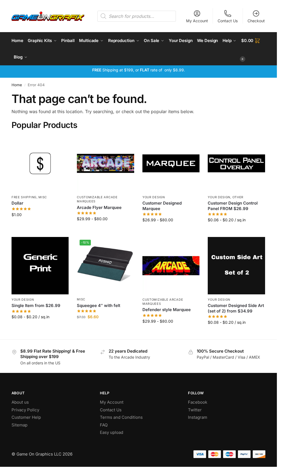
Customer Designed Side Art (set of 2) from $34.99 (236, 308)
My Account (197, 20)
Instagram (197, 417)
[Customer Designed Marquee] (171, 163)
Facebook (197, 402)
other (238, 197)
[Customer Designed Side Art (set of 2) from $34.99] (236, 265)
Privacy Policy (25, 409)
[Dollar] (40, 163)
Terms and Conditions (121, 417)
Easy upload (111, 432)
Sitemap (19, 425)
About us (21, 402)
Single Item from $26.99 (36, 305)
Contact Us (228, 20)
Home (17, 85)
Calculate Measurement (236, 231)
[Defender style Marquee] (171, 265)
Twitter (195, 409)
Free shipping (24, 197)
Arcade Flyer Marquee (99, 207)
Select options (105, 230)
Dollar (17, 203)
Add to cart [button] (40, 226)
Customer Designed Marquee (162, 205)
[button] (253, 48)
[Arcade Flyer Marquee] (105, 163)
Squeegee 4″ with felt (98, 305)
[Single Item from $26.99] (40, 265)
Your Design (153, 197)
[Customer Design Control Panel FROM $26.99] (236, 163)
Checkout (256, 20)
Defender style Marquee (166, 309)
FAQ (104, 425)
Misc (42, 197)
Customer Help (26, 417)
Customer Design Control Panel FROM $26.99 (233, 205)
